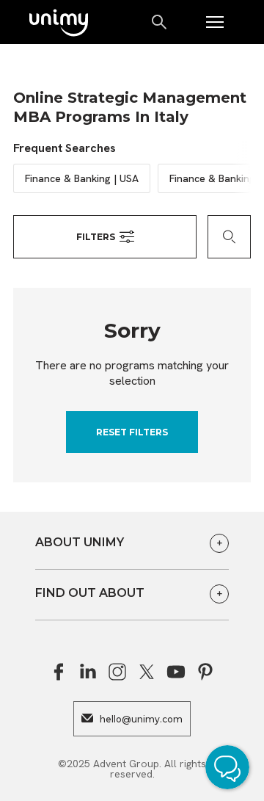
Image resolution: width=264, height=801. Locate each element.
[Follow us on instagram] (117, 671)
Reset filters (132, 432)
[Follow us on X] (146, 671)
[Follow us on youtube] (176, 671)
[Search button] (160, 22)
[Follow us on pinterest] (205, 671)
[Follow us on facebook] (58, 671)
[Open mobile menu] (215, 22)
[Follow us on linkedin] (88, 671)
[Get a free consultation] (231, 769)
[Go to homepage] (58, 24)
